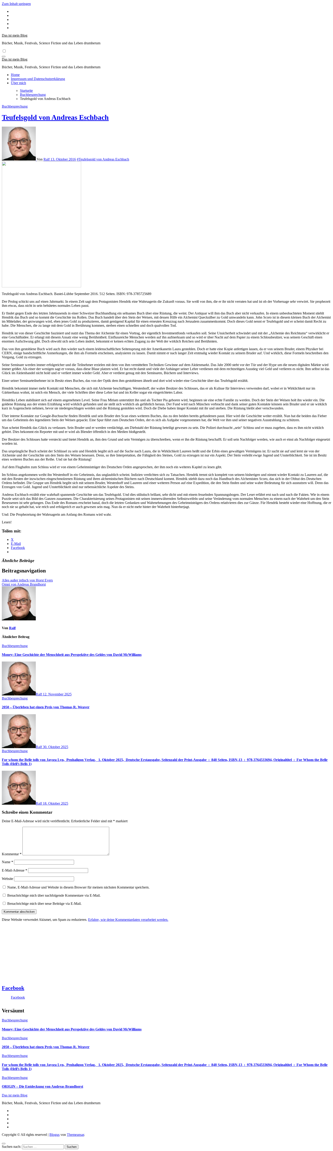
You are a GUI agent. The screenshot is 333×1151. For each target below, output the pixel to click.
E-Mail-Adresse (14, 870)
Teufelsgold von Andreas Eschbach (55, 117)
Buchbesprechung (15, 106)
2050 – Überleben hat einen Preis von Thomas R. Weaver (45, 707)
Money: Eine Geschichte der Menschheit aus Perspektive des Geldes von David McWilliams (72, 655)
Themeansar (75, 1135)
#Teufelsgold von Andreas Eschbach (103, 159)
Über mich (18, 83)
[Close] (3, 1143)
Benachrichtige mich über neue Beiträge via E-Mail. (44, 903)
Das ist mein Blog (14, 35)
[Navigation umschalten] (3, 56)
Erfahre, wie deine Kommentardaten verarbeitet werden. (128, 920)
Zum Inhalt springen (16, 4)
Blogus (54, 1135)
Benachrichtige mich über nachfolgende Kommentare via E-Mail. (54, 895)
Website (7, 879)
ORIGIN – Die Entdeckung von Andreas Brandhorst (42, 1086)
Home (15, 75)
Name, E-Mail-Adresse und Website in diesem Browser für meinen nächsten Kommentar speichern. (78, 887)
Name (7, 862)
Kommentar (12, 854)
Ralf (47, 159)
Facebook (13, 988)
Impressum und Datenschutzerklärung (38, 79)
